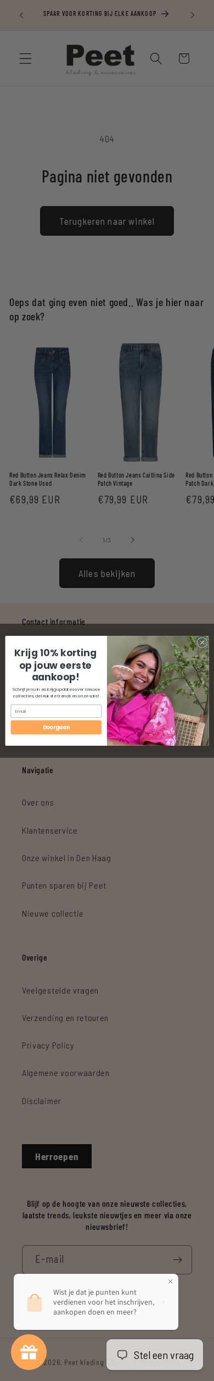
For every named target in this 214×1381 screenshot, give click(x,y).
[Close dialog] (202, 642)
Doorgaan (56, 727)
